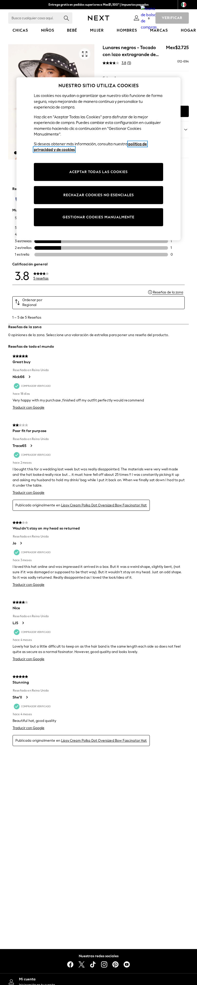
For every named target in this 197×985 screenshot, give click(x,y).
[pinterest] (115, 964)
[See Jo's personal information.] (21, 543)
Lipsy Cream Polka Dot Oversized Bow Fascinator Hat (104, 505)
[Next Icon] (98, 18)
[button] (15, 152)
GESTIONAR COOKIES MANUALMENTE (98, 217)
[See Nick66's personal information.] (29, 377)
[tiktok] (92, 964)
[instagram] (104, 964)
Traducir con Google (28, 407)
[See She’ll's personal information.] (27, 697)
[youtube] (126, 964)
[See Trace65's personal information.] (31, 446)
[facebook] (70, 964)
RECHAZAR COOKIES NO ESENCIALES (98, 195)
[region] (98, 158)
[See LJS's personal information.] (23, 623)
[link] (136, 18)
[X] (81, 964)
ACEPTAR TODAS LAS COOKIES (98, 172)
